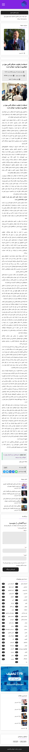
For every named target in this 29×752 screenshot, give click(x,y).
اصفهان (8, 597)
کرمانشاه (8, 646)
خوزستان (8, 619)
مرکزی (8, 655)
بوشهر (21, 606)
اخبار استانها (8, 587)
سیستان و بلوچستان (8, 629)
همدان (8, 659)
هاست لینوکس (14, 749)
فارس (21, 636)
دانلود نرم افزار (23, 741)
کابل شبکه (15, 741)
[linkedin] (10, 471)
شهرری (5, 467)
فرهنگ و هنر (8, 636)
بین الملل (8, 606)
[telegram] (7, 471)
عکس (21, 633)
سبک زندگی (8, 623)
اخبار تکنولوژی (8, 590)
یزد (21, 662)
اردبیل (21, 597)
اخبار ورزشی (8, 593)
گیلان (21, 652)
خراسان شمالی (21, 619)
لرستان (8, 652)
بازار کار (8, 603)
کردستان (8, 642)
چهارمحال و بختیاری (8, 613)
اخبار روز (21, 593)
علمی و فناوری (8, 633)
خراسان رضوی (8, 616)
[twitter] (4, 471)
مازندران (21, 655)
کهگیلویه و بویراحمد (21, 649)
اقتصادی (21, 600)
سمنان (8, 626)
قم (8, 639)
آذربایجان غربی (8, 584)
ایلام (21, 603)
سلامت (21, 626)
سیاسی (21, 629)
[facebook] (13, 471)
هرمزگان (21, 659)
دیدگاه (24, 530)
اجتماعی (21, 587)
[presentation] (26, 41)
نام (25, 547)
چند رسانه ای (21, 613)
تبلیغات (21, 610)
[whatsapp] (16, 471)
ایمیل (24, 555)
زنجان (21, 623)
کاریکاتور (21, 642)
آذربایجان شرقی (21, 584)
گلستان (8, 649)
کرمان (21, 646)
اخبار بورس (21, 590)
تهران (17, 75)
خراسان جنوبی (21, 616)
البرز (8, 600)
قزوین (21, 639)
